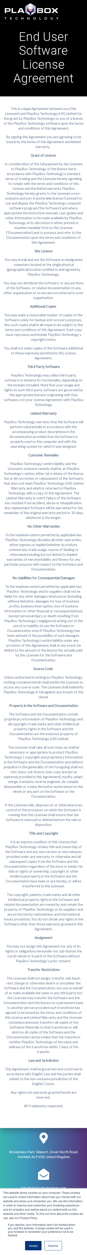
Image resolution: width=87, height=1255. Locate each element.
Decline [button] (53, 1246)
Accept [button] (33, 1246)
